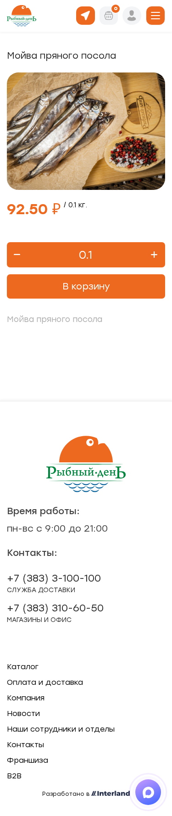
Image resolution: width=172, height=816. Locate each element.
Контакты (25, 744)
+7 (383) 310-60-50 (55, 613)
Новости (23, 713)
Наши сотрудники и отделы (61, 729)
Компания (25, 698)
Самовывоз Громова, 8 (85, 14)
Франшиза (27, 760)
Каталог (23, 666)
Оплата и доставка (45, 682)
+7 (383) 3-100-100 (54, 583)
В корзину (86, 286)
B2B (14, 776)
